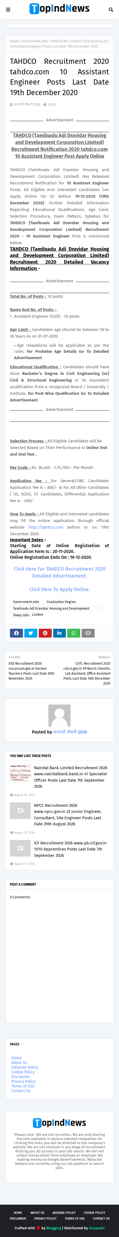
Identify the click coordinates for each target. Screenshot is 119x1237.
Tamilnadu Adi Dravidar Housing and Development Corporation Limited (51, 609)
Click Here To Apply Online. (59, 589)
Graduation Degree (61, 602)
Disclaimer (20, 1076)
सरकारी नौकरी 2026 (27, 104)
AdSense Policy (24, 1067)
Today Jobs (21, 615)
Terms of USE (22, 1086)
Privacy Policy (23, 1081)
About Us (19, 1062)
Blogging (53, 1228)
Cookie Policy (23, 1072)
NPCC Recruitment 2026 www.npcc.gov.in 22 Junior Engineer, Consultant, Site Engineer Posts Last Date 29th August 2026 (68, 815)
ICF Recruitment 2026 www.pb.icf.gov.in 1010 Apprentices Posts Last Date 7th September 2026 (70, 849)
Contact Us (20, 1091)
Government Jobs (35, 41)
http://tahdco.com (46, 527)
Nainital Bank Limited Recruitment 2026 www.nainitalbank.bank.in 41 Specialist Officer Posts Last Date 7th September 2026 (70, 777)
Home (14, 41)
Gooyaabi (97, 1228)
